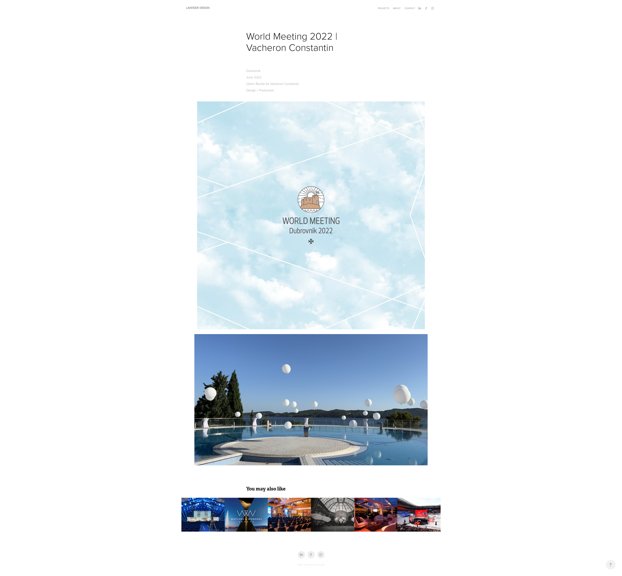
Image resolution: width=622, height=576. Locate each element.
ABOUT (397, 8)
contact (409, 8)
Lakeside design (198, 8)
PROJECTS (383, 8)
